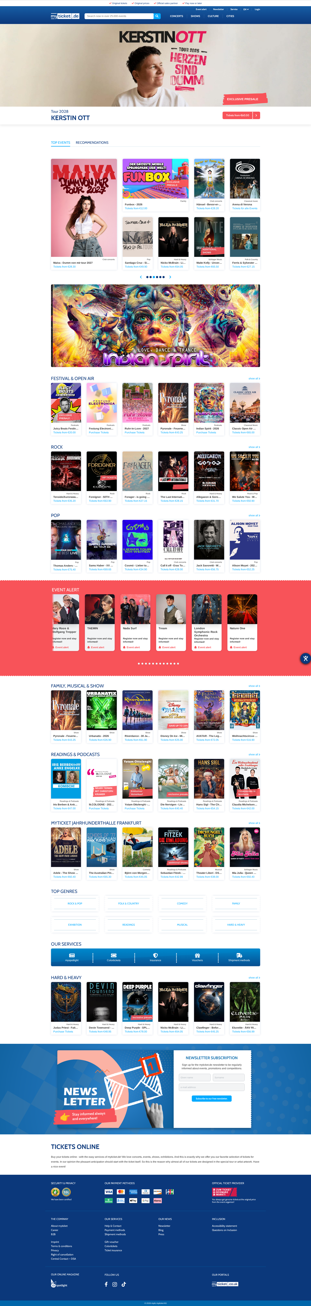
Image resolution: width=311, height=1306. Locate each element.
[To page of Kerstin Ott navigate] (155, 65)
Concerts (176, 16)
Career (54, 1230)
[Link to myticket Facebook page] (106, 1284)
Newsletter (218, 9)
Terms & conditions (61, 1246)
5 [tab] (160, 277)
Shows (195, 16)
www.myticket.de (65, 16)
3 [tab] (154, 277)
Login (257, 9)
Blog (160, 1230)
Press (161, 1234)
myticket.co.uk (236, 1284)
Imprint (55, 1241)
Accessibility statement (224, 1225)
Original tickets (119, 3)
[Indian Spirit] (155, 325)
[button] (212, 1098)
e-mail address (188, 1087)
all (253, 378)
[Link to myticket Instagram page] (114, 1284)
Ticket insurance (113, 1250)
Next (170, 277)
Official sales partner (167, 3)
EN (245, 9)
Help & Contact (113, 1225)
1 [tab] (147, 277)
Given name (187, 1077)
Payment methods (115, 1230)
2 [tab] (150, 277)
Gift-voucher (111, 1241)
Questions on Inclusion (224, 1230)
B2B (53, 1234)
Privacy (55, 1250)
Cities (230, 16)
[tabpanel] (98, 220)
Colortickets (111, 1246)
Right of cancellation (62, 1254)
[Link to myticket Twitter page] (124, 1284)
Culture (213, 16)
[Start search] (157, 16)
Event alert (201, 9)
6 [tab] (163, 277)
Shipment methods (115, 1234)
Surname (219, 1077)
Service (233, 9)
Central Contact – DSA (63, 1258)
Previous (140, 277)
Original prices (142, 3)
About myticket (59, 1225)
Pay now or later (193, 3)
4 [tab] (157, 277)
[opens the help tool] (305, 658)
